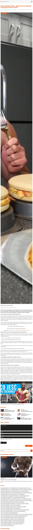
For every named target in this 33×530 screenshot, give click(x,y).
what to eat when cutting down (6, 522)
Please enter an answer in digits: (6, 439)
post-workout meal (21, 494)
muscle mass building (24, 491)
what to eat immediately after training (7, 519)
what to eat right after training (6, 520)
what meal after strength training (22, 503)
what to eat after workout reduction (25, 514)
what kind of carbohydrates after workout (8, 503)
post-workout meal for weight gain (7, 497)
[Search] (31, 451)
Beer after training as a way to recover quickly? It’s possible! (26, 419)
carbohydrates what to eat (5, 489)
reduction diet (12, 500)
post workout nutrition (5, 494)
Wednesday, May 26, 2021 (25, 330)
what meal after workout (5, 505)
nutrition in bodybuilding (17, 492)
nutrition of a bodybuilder (27, 492)
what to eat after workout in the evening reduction (9, 514)
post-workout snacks (4, 500)
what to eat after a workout (15, 505)
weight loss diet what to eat (20, 500)
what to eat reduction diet (19, 519)
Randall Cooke (4, 305)
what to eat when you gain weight (18, 522)
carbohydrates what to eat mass (16, 489)
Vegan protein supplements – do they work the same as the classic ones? (13, 479)
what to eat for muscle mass (19, 517)
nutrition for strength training (6, 492)
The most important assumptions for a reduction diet (26, 411)
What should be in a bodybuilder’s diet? (7, 415)
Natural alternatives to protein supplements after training (9, 411)
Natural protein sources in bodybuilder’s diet (25, 415)
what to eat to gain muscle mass (18, 520)
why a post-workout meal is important (7, 525)
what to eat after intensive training (20, 506)
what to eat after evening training (7, 506)
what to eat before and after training (7, 517)
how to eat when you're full (15, 491)
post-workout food (13, 494)
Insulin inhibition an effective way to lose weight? (9, 419)
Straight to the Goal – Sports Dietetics (14, 330)
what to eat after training (5, 508)
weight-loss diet (29, 500)
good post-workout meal (5, 491)
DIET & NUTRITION (4, 13)
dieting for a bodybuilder (28, 489)
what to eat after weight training (6, 511)
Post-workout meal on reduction (19, 497)
